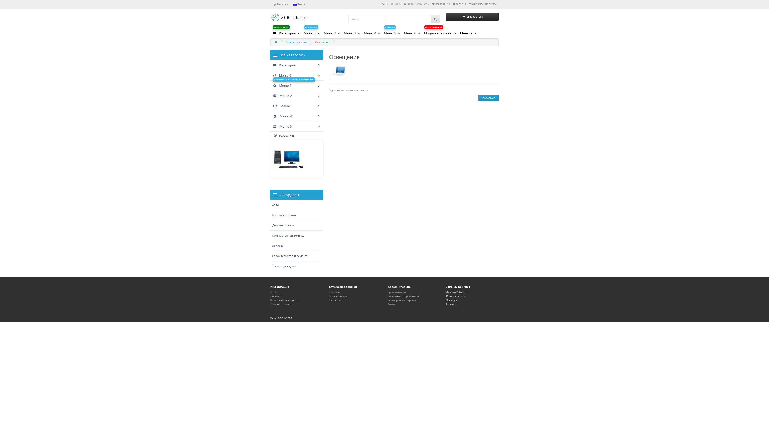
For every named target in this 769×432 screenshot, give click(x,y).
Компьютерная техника (288, 235)
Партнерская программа (402, 300)
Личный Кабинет (456, 292)
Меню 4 (285, 116)
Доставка (275, 296)
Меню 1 (310, 31)
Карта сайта (336, 300)
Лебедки (278, 246)
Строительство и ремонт (289, 256)
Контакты (334, 292)
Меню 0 (284, 75)
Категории (285, 31)
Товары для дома (296, 42)
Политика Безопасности (284, 300)
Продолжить (488, 98)
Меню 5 (285, 126)
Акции (391, 304)
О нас (273, 292)
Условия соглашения (283, 304)
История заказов (456, 296)
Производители (397, 292)
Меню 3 (286, 106)
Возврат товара (338, 296)
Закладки (451, 300)
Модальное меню (438, 31)
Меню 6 (410, 33)
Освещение (322, 42)
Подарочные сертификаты (403, 296)
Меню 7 (466, 33)
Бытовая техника (284, 215)
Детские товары (283, 225)
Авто (275, 205)
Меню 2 (285, 96)
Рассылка (451, 304)
